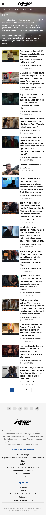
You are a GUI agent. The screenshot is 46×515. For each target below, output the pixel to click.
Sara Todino (26, 168)
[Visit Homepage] (25, 3)
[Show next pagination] (33, 390)
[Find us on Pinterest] (9, 408)
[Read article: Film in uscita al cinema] (10, 169)
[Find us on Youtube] (31, 408)
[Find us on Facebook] (26, 408)
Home (4, 9)
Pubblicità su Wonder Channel (23, 494)
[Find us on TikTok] (37, 409)
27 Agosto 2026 (27, 271)
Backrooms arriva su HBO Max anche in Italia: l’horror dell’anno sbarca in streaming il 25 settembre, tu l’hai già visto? (32, 56)
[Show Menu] (3, 3)
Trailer (6, 276)
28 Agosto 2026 (27, 114)
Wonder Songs (23, 455)
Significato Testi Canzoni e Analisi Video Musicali (23, 458)
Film (30, 9)
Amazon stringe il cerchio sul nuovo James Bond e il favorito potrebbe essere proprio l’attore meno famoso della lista (32, 373)
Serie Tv (23, 464)
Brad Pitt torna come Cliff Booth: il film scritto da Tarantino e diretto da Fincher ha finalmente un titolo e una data (31, 329)
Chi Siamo (23, 487)
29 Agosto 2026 (27, 68)
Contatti (23, 491)
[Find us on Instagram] (15, 408)
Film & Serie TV (21, 9)
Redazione (23, 497)
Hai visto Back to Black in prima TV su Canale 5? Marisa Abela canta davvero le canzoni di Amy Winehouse (31, 351)
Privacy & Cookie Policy (23, 500)
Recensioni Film (23, 474)
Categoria (11, 9)
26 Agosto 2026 (27, 363)
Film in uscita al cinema (30, 165)
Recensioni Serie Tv (23, 477)
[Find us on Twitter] (20, 409)
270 (27, 390)
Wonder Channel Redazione (31, 65)
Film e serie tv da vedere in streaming (23, 467)
